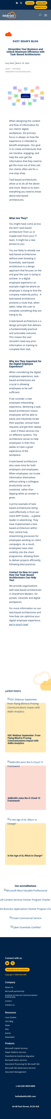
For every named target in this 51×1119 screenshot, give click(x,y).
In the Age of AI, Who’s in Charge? (25, 855)
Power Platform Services (15, 1052)
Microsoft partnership (14, 991)
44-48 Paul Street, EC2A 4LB (25, 1106)
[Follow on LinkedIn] (17, 3)
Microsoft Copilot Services (16, 1048)
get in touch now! (18, 624)
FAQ (7, 1029)
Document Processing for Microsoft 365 (22, 1064)
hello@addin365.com (25, 1096)
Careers (29, 3)
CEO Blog (16, 69)
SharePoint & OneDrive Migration (19, 1056)
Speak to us (40, 7)
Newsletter (10, 1037)
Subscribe (41, 3)
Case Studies (10, 1018)
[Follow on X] (21, 3)
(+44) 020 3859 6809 (25, 1086)
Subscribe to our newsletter (17, 969)
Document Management (16, 1072)
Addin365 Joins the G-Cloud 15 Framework (24, 799)
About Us (9, 987)
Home (7, 69)
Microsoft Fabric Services (16, 1060)
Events (8, 1033)
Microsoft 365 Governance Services (20, 1068)
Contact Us (10, 1005)
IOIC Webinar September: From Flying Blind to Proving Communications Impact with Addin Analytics (24, 739)
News (7, 1025)
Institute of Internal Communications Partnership (21, 996)
